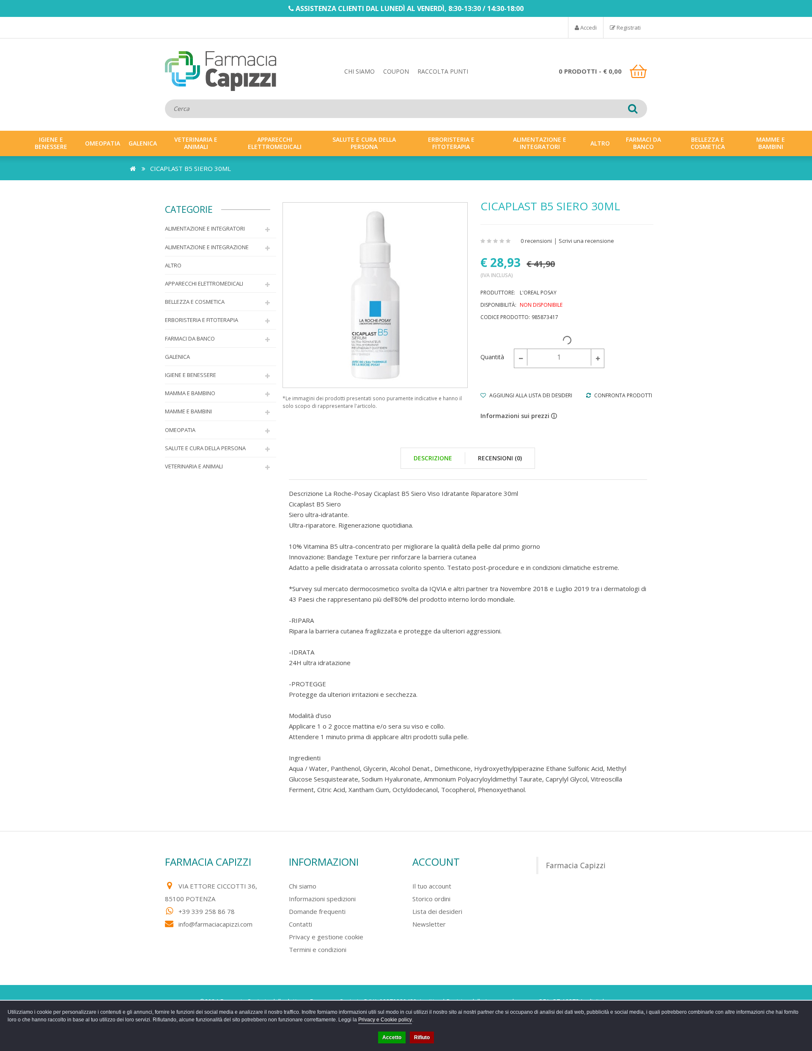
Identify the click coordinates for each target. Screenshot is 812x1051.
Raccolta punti (442, 71)
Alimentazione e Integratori (205, 228)
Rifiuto (422, 1037)
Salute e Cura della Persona (205, 448)
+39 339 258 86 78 (206, 911)
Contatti (300, 924)
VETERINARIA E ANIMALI (194, 466)
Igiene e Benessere (190, 375)
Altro (173, 265)
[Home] (133, 168)
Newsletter (429, 924)
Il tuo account (431, 886)
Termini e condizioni (317, 949)
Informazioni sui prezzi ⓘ (518, 416)
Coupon (396, 71)
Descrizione (433, 458)
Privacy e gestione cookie (326, 937)
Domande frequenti (317, 911)
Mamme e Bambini (188, 411)
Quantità (492, 357)
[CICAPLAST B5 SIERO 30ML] (375, 295)
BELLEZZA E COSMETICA (195, 301)
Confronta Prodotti (622, 395)
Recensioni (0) (500, 458)
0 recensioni (536, 241)
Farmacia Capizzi (576, 865)
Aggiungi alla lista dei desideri (530, 395)
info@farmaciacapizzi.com (215, 924)
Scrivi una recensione (586, 241)
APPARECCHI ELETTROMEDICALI (204, 283)
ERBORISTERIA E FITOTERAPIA (201, 320)
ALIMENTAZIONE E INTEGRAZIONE (207, 247)
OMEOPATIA (180, 430)
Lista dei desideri (437, 911)
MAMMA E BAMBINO (190, 393)
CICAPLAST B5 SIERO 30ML (190, 168)
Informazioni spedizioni (322, 898)
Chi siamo (359, 71)
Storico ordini (431, 898)
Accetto (391, 1037)
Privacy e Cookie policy (385, 1020)
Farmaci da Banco (190, 338)
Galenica (177, 356)
